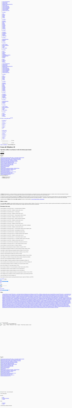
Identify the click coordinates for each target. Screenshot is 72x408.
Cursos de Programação (6, 1)
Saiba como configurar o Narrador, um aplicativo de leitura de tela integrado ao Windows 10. (45, 303)
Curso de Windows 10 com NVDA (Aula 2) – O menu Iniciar (59, 294)
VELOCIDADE (5, 322)
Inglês (3, 13)
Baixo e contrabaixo (5, 45)
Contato (3, 399)
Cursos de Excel (4, 2)
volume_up (1, 281)
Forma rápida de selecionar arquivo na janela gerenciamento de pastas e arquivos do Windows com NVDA (41, 307)
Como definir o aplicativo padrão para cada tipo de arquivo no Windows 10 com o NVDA (50, 302)
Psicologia (4, 54)
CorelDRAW (4, 33)
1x (0, 282)
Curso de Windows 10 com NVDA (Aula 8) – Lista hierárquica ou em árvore (56, 297)
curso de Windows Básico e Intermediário (37, 199)
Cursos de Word (4, 3)
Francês (3, 15)
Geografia (3, 25)
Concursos (4, 52)
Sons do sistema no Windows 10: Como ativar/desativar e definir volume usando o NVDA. (19, 305)
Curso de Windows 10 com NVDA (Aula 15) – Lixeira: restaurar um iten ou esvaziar (54, 300)
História (3, 23)
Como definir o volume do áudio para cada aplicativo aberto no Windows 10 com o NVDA (22, 302)
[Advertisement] (29, 186)
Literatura (3, 89)
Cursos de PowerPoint (5, 6)
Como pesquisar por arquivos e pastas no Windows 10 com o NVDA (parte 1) (45, 305)
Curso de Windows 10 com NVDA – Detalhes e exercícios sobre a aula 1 (38, 294)
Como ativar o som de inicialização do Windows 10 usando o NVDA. (20, 303)
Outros (4, 138)
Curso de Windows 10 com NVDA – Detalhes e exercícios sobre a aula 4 (38, 295)
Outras (4, 127)
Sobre (3, 397)
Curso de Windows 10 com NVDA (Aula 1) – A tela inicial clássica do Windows (14, 294)
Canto (3, 47)
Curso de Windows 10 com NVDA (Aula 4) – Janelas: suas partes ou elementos (15, 295)
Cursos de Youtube (5, 9)
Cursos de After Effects (6, 7)
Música (4, 137)
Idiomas (4, 121)
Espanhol (3, 14)
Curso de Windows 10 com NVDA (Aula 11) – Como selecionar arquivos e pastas (18, 299)
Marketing (4, 40)
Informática (4, 120)
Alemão (3, 17)
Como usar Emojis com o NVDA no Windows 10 (17, 307)
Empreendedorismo (5, 39)
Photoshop (4, 32)
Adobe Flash (4, 35)
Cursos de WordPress (5, 8)
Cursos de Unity (4, 5)
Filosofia (3, 26)
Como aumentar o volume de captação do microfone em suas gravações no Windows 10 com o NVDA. (30, 306)
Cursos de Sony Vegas (5, 10)
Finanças (3, 57)
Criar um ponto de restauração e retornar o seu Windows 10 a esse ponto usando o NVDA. (38, 304)
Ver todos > (4, 12)
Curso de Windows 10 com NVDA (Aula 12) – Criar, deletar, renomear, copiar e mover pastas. (45, 299)
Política (3, 53)
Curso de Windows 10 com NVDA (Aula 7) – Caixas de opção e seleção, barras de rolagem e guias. (28, 297)
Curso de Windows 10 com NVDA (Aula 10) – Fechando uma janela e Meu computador (37, 298)
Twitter (3, 403)
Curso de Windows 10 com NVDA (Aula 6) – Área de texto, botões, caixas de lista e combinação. (42, 296)
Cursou (1, 144)
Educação (4, 123)
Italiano (3, 16)
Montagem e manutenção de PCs (7, 4)
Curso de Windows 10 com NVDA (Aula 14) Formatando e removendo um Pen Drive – (27, 300)
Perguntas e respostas (5, 398)
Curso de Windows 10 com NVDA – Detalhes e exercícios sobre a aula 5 (16, 296)
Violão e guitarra (4, 44)
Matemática (4, 21)
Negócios (4, 135)
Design (4, 124)
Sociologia (4, 28)
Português (3, 20)
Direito (3, 51)
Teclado (3, 46)
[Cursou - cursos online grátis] (5, 118)
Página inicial (4, 130)
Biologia (3, 24)
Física (3, 22)
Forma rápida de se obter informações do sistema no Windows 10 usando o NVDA (33, 301)
